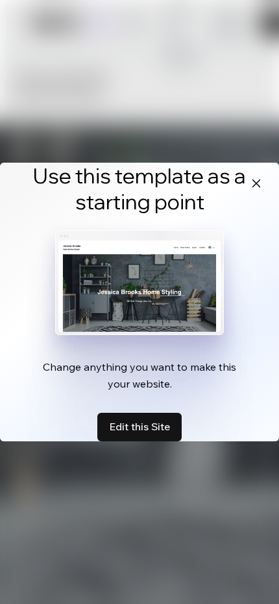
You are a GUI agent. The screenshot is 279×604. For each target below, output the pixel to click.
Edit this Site (139, 426)
